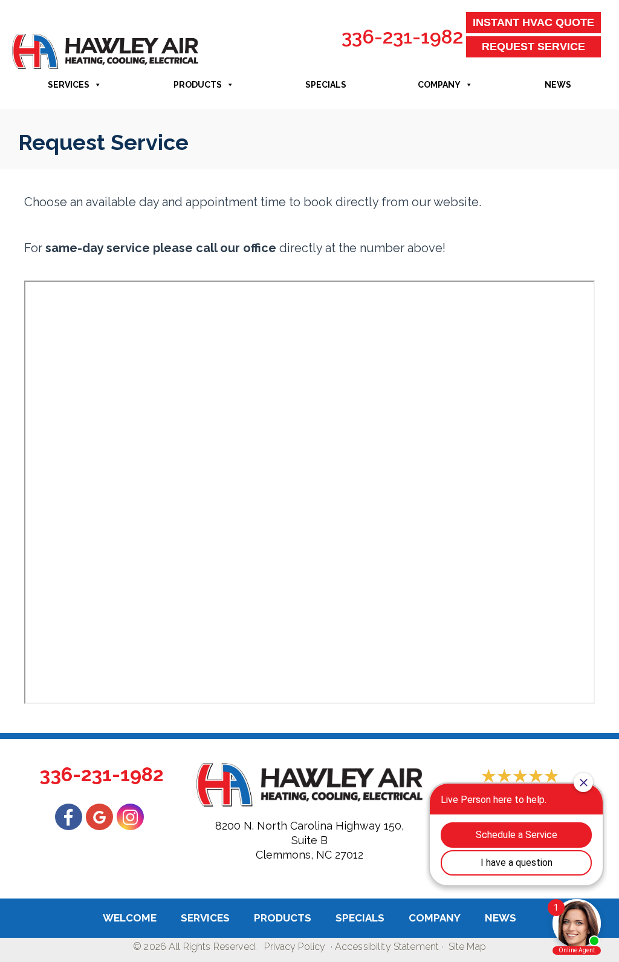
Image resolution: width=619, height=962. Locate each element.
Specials (325, 84)
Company (439, 84)
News (558, 84)
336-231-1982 (402, 36)
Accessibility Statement (387, 946)
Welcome (130, 918)
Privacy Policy (294, 946)
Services (68, 84)
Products (197, 84)
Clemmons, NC (294, 854)
